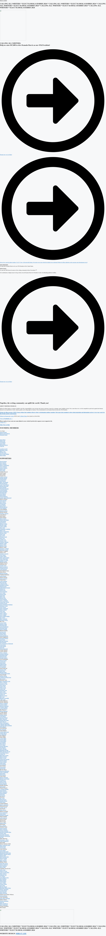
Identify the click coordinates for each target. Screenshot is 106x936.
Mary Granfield (3, 619)
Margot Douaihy (4, 573)
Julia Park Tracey (4, 863)
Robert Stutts (3, 855)
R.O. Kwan (2, 678)
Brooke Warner (3, 886)
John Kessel (2, 663)
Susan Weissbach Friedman (6, 604)
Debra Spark (3, 846)
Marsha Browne (3, 507)
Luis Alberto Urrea (4, 877)
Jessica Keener (3, 432)
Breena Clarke (3, 533)
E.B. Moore (2, 745)
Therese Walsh (3, 884)
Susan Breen (3, 505)
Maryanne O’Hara (4, 755)
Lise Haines (2, 442)
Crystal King (3, 667)
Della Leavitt (3, 687)
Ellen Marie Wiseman (5, 898)
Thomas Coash (3, 537)
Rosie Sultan (3, 455)
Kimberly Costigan (4, 548)
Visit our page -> (6, 418)
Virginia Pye (3, 780)
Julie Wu (2, 902)
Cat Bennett (2, 504)
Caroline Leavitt (3, 449)
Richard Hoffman (4, 641)
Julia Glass (2, 611)
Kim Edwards (3, 582)
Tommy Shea (3, 833)
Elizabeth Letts (3, 690)
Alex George (3, 607)
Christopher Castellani (5, 529)
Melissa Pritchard (4, 777)
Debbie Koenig (3, 676)
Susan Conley (3, 544)
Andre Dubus (3, 576)
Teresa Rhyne (3, 790)
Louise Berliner (3, 490)
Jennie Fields (3, 594)
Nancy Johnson (3, 652)
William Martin (3, 715)
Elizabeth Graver (4, 620)
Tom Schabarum (3, 812)
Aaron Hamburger (4, 626)
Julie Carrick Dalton (4, 557)
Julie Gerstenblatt (4, 608)
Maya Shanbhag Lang (5, 681)
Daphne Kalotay (3, 658)
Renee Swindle (3, 858)
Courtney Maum (3, 707)
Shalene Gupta (3, 624)
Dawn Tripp (3, 867)
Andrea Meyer (3, 733)
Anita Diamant (3, 569)
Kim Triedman (3, 866)
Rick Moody (3, 743)
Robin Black (3, 495)
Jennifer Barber (3, 478)
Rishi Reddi (2, 786)
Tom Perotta (3, 767)
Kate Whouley (3, 892)
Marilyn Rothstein (4, 804)
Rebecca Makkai (4, 703)
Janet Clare (2, 534)
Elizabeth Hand (3, 628)
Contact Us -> (3, 422)
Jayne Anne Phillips (4, 454)
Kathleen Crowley (4, 553)
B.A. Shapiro (3, 825)
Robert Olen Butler (4, 520)
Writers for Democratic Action (7, 416)
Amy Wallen (3, 882)
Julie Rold (2, 794)
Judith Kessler (3, 664)
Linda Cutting (3, 556)
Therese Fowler (3, 603)
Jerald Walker (3, 881)
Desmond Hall (3, 625)
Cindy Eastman (3, 581)
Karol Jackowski (4, 648)
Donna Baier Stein (4, 851)
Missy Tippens (3, 860)
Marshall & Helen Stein (5, 853)
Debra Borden (3, 500)
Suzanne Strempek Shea (5, 832)
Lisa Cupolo (3, 555)
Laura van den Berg (4, 872)
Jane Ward (2, 885)
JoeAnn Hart (3, 632)
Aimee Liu (2, 694)
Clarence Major (3, 704)
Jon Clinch (2, 535)
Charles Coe (3, 539)
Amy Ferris (2, 443)
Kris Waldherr (3, 879)
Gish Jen (2, 446)
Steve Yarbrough (4, 905)
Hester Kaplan (3, 660)
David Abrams (3, 461)
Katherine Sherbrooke (5, 836)
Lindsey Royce (3, 807)
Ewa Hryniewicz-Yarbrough (6, 643)
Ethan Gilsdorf (3, 609)
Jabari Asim (2, 469)
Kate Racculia (3, 782)
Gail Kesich (2, 661)
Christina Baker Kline (5, 673)
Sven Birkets (3, 494)
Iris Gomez (2, 617)
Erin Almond (3, 462)
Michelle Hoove (3, 445)
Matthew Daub (3, 561)
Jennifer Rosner (3, 801)
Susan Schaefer (3, 828)
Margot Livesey (3, 695)
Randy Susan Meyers (5, 433)
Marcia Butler (3, 518)
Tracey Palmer (3, 762)
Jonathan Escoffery (4, 585)
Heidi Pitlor (2, 773)
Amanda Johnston (4, 654)
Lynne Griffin (3, 622)
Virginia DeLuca (4, 568)
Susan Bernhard (3, 491)
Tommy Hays (3, 634)
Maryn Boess (3, 503)
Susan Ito (2, 647)
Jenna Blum (2, 439)
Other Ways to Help (5, 424)
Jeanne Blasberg (3, 496)
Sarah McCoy (3, 721)
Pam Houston (3, 642)
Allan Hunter (3, 646)
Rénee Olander (3, 756)
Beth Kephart (3, 665)
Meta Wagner (3, 880)
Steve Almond (3, 464)
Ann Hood (2, 639)
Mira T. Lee (2, 451)
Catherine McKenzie (4, 724)
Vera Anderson (3, 466)
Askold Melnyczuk (4, 732)
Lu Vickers (2, 876)
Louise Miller (3, 738)
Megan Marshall (3, 711)
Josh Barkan (3, 481)
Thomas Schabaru (4, 830)
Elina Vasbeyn (3, 873)
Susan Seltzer (3, 823)
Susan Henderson (4, 635)
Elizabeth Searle (3, 435)
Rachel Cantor (3, 525)
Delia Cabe (2, 441)
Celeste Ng (2, 754)
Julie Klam (2, 671)
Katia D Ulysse (3, 871)
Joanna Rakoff (3, 784)
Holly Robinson (3, 791)
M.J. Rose (2, 798)
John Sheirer (3, 814)
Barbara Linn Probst (4, 778)
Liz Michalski (3, 734)
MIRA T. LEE (21, 933)
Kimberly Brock (3, 511)
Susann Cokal (3, 540)
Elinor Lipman (3, 693)
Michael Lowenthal (4, 698)
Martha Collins (3, 543)
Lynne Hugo (3, 645)
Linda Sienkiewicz (4, 841)
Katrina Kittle (3, 669)
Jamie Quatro (3, 781)
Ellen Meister (3, 726)
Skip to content (3, 0)
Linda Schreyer (3, 817)
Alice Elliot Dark (4, 559)
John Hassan (3, 633)
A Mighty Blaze (23, 416)
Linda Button (3, 521)
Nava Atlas (2, 470)
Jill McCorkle (3, 452)
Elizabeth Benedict (4, 488)
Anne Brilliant (3, 508)
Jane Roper (2, 795)
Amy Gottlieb (3, 615)
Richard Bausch (3, 483)
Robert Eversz (3, 586)
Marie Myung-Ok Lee (5, 751)
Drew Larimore (3, 682)
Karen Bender (3, 487)
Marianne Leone (3, 450)
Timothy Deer (3, 565)
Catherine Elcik (3, 583)
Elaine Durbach (3, 578)
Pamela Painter (3, 760)
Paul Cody (2, 538)
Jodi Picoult (2, 768)
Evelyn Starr (3, 847)
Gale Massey (3, 716)
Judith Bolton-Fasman (5, 587)
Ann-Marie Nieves (4, 752)
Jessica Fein (2, 590)
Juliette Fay (2, 589)
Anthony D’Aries (4, 560)
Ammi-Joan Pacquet (4, 759)
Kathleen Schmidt (4, 815)
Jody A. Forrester (4, 600)
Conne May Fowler (4, 602)
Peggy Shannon (3, 829)
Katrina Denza (4, 567)
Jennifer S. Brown (4, 513)
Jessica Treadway (4, 864)
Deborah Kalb (3, 656)
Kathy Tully (2, 869)
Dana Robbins (3, 793)
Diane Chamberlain (4, 531)
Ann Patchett (3, 764)
